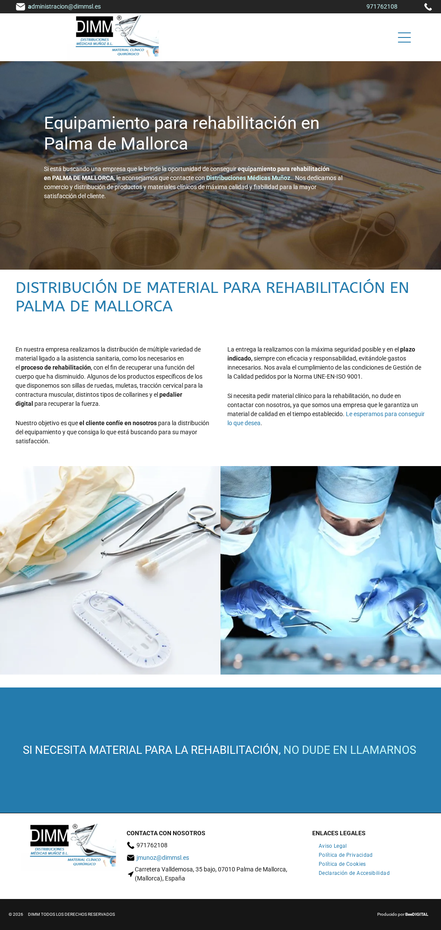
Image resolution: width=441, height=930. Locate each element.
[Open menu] (404, 37)
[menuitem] (333, 844)
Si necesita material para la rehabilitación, (152, 749)
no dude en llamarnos (349, 749)
